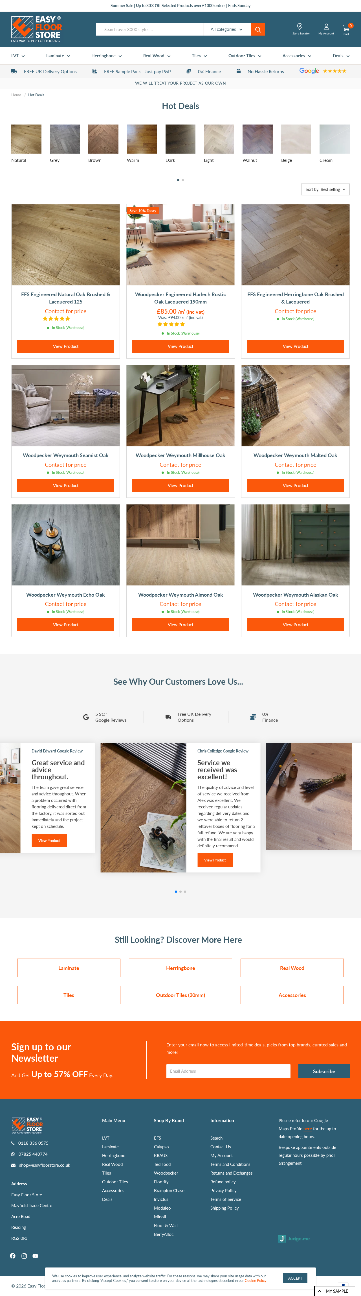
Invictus (161, 1199)
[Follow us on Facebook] (13, 1256)
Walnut (250, 160)
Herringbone (103, 55)
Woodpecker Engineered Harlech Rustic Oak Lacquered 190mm (180, 298)
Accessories (294, 55)
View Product (65, 346)
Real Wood (153, 55)
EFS (157, 1137)
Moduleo (162, 1207)
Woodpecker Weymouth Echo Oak (65, 595)
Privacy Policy (223, 1190)
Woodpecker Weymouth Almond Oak (180, 595)
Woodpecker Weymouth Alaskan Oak (295, 595)
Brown (95, 160)
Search (216, 1137)
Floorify (161, 1181)
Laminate (55, 55)
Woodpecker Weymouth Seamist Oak (66, 455)
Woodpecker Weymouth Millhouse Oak (180, 455)
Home (16, 95)
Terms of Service (225, 1199)
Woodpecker (166, 1172)
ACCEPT (295, 1278)
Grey (55, 160)
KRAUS (161, 1155)
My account (326, 33)
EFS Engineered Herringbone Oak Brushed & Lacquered (295, 298)
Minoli (160, 1216)
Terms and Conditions (230, 1164)
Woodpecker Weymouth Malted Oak (295, 455)
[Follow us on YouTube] (35, 1256)
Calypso (161, 1146)
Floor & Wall (166, 1225)
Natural (18, 160)
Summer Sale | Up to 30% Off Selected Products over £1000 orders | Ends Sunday (180, 5)
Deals (338, 55)
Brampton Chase (169, 1190)
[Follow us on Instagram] (24, 1256)
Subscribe (324, 1071)
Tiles (196, 55)
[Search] (258, 29)
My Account (221, 1155)
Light (209, 160)
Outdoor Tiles (241, 55)
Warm (133, 160)
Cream (326, 160)
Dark (170, 160)
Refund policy (223, 1181)
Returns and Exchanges (231, 1172)
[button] (178, 180)
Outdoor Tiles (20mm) (180, 995)
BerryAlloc (163, 1234)
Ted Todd (162, 1164)
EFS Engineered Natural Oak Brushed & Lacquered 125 (65, 298)
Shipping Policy (224, 1207)
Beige (286, 160)
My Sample (337, 1291)
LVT (15, 55)
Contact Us (220, 1146)
